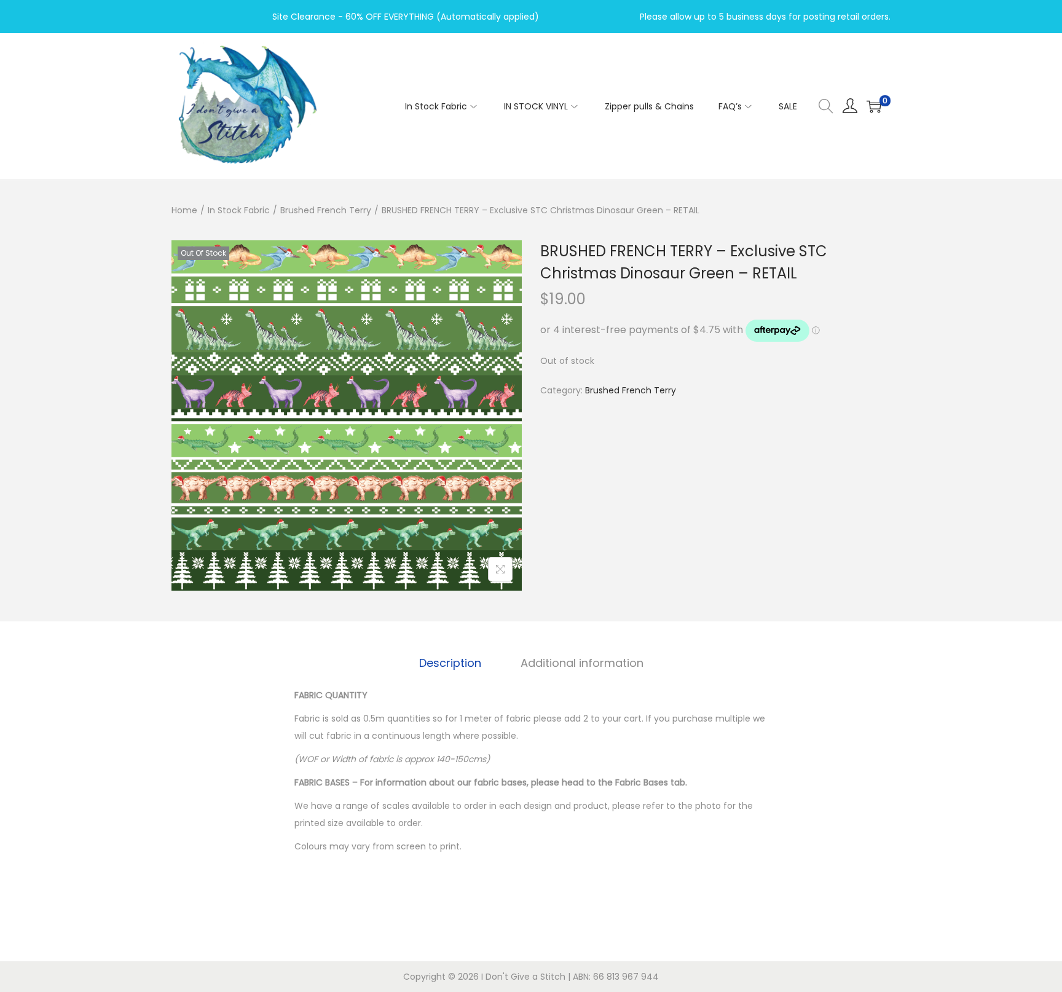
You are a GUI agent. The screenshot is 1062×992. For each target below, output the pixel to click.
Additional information (582, 663)
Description (450, 663)
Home (184, 210)
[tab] (450, 663)
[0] (874, 106)
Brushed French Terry (325, 210)
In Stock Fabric (239, 210)
